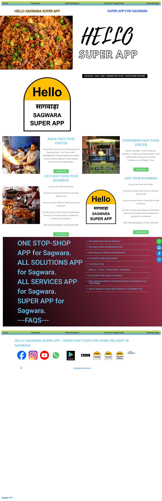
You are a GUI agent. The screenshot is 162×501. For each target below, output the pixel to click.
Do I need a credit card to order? (103, 258)
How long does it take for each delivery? (107, 252)
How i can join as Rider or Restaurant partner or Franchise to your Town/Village (118, 282)
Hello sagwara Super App (37, 11)
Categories (35, 3)
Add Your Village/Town (114, 3)
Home (5, 3)
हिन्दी (11, 497)
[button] (117, 241)
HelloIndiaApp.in (72, 3)
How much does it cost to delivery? (104, 241)
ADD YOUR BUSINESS (141, 178)
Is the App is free (96, 264)
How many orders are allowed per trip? (106, 247)
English (5, 497)
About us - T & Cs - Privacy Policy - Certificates (109, 270)
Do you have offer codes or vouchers (105, 275)
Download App (153, 3)
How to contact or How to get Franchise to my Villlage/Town (115, 289)
